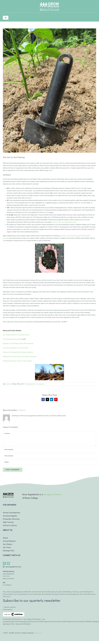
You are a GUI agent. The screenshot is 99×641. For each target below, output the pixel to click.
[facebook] (4, 563)
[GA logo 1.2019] (8, 494)
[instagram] (8, 563)
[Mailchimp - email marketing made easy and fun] (13, 613)
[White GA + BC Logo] (49, 3)
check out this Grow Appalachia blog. (64, 222)
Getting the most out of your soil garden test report (20, 356)
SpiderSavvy (38, 633)
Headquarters (30, 384)
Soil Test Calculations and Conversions (15, 348)
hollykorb (8, 384)
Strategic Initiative (52, 495)
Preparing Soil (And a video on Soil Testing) (17, 361)
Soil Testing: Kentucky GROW (12, 339)
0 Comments (40, 384)
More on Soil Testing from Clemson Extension (18, 352)
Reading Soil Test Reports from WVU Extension (18, 343)
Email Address (8, 609)
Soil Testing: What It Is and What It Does (16, 335)
